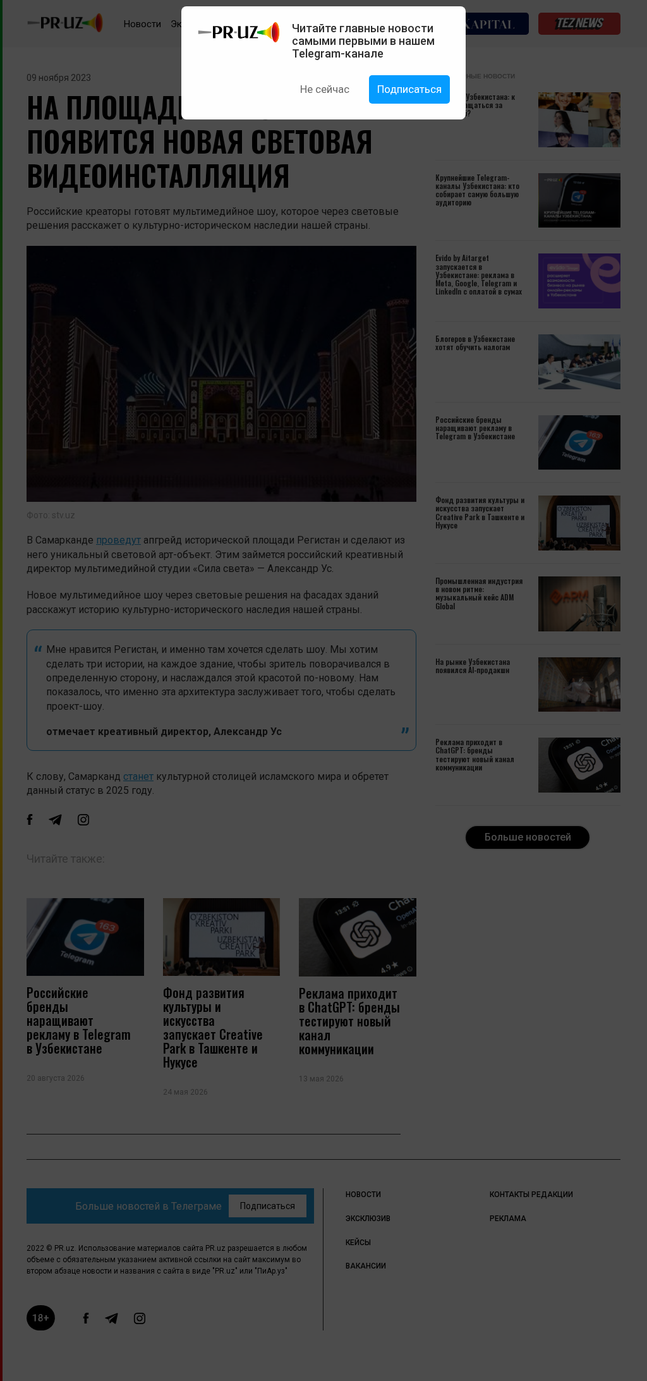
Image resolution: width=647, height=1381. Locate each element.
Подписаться (409, 89)
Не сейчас (324, 89)
